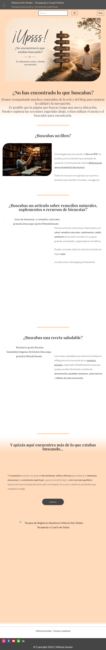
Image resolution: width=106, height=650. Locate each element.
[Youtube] (13, 641)
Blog (100, 13)
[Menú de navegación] (75, 13)
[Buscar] (65, 13)
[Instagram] (4, 641)
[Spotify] (18, 641)
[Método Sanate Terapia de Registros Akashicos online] (4, 4)
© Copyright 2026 (43, 646)
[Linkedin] (23, 641)
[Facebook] (8, 641)
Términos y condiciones (61, 631)
